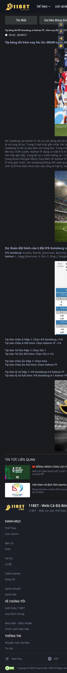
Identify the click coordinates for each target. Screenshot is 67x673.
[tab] (21, 20)
